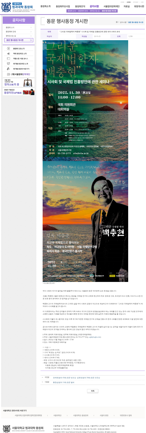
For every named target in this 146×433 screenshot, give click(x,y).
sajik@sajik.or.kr (94, 337)
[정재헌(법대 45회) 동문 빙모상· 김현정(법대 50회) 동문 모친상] (45, 378)
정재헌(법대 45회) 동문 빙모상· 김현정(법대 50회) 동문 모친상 (76, 378)
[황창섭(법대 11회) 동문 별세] (45, 382)
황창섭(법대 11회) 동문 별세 (63, 382)
